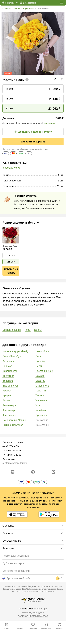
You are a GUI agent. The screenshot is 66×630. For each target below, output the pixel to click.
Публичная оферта (13, 563)
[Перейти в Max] (53, 472)
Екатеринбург (10, 385)
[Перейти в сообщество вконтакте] (13, 472)
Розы (28, 329)
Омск (38, 356)
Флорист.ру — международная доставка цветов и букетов (33, 612)
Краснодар (8, 410)
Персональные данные (15, 555)
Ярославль (41, 415)
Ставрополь (42, 385)
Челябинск (41, 410)
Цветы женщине (11, 329)
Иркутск (6, 395)
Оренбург (40, 361)
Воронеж (7, 380)
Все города (41, 420)
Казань (6, 400)
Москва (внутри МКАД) (15, 351)
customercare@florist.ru (15, 463)
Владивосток (9, 371)
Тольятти (40, 390)
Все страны (42, 425)
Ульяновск (41, 400)
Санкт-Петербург (12, 356)
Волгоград (8, 375)
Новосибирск (42, 351)
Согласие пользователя (16, 570)
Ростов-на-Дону (44, 371)
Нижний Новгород (12, 425)
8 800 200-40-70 (11, 167)
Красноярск (9, 415)
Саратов (40, 380)
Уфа (37, 405)
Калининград (9, 405)
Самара (40, 375)
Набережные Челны (14, 420)
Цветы (38, 329)
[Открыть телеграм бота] (33, 472)
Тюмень (39, 395)
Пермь (39, 366)
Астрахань (8, 361)
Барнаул (7, 366)
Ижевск (6, 390)
